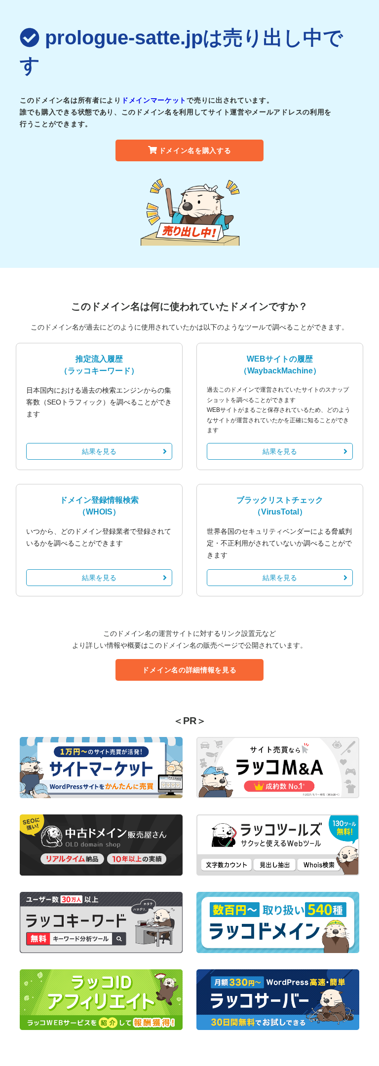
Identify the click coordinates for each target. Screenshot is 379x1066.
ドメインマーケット (154, 100)
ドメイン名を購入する (195, 150)
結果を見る (99, 451)
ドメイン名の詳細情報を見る (189, 670)
